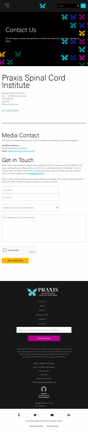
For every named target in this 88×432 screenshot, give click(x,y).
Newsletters (42, 314)
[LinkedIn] (69, 415)
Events (42, 310)
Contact (42, 301)
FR (83, 6)
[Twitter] (35, 415)
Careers (42, 319)
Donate (42, 323)
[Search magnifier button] (78, 6)
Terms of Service (36, 426)
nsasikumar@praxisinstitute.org (20, 151)
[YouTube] (52, 415)
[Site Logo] (40, 5)
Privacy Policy (53, 426)
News (42, 306)
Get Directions (11, 110)
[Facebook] (19, 415)
